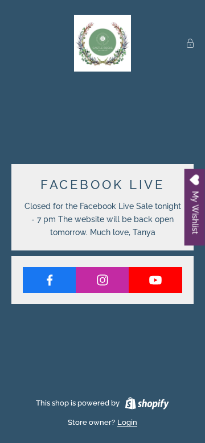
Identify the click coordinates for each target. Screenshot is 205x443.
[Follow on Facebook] (49, 280)
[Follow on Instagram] (102, 280)
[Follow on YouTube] (155, 280)
